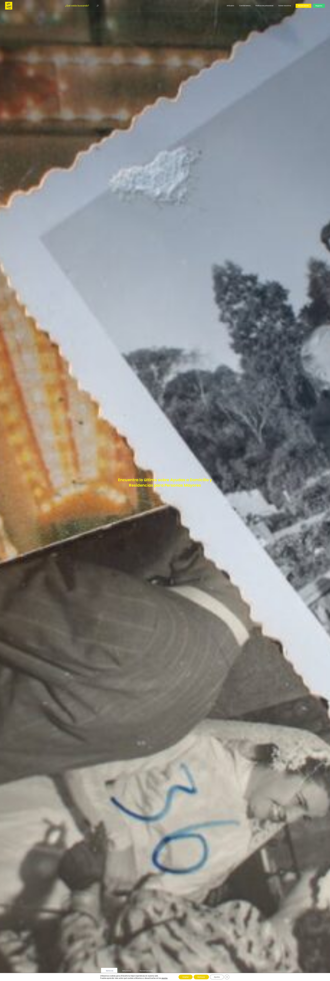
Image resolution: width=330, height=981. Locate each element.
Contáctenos (244, 6)
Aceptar (185, 977)
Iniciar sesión (303, 6)
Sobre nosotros (284, 6)
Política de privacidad (264, 6)
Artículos (230, 6)
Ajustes (217, 977)
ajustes (165, 978)
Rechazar (201, 977)
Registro (319, 6)
